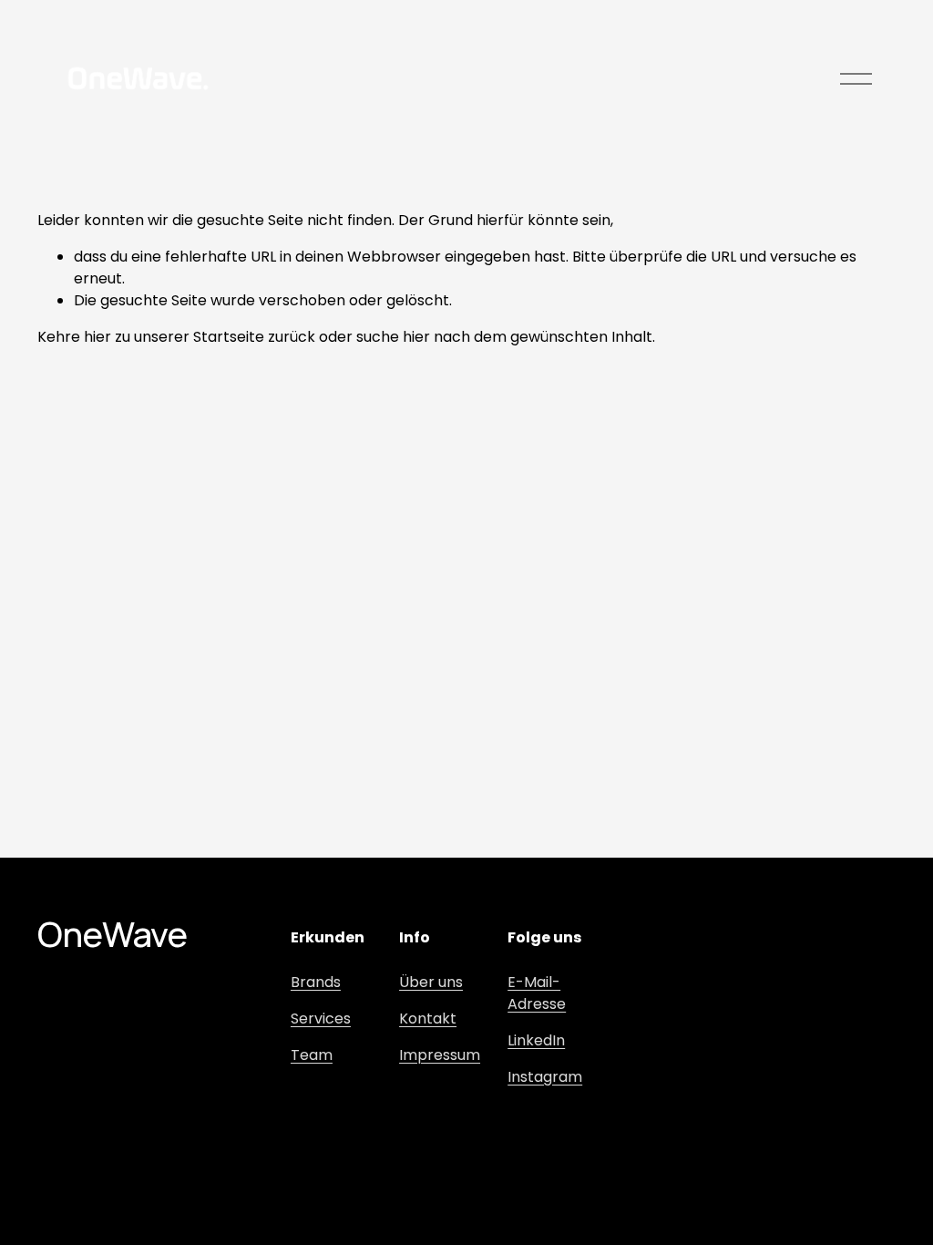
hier (97, 336)
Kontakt (427, 1018)
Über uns (431, 982)
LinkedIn (536, 1040)
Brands (316, 982)
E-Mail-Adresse (537, 993)
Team (312, 1054)
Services (321, 1018)
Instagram (545, 1076)
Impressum (439, 1054)
